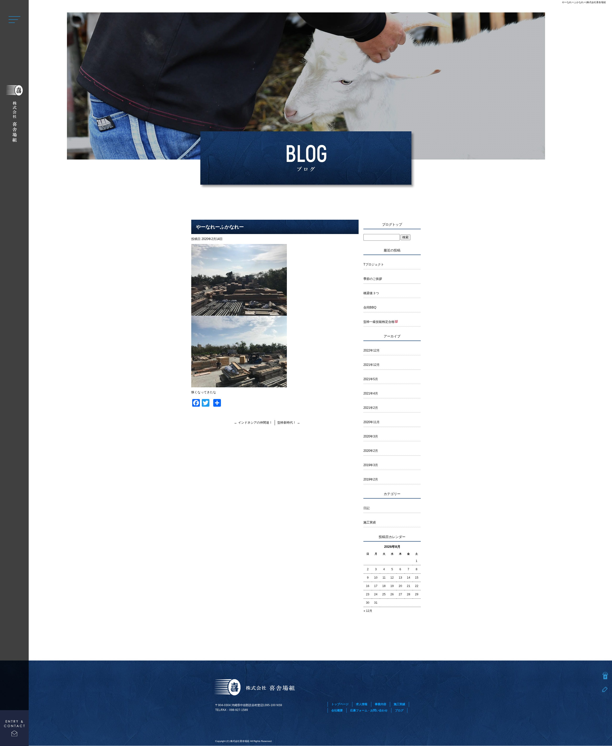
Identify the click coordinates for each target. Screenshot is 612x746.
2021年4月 (370, 393)
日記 (366, 508)
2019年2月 (370, 479)
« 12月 (368, 611)
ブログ (399, 710)
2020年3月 (370, 436)
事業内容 (380, 704)
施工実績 (369, 522)
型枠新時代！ (288, 422)
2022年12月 (371, 350)
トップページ (340, 704)
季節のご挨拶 (372, 279)
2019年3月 (370, 465)
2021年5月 (370, 379)
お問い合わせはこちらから (14, 728)
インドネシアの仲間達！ (253, 422)
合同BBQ (369, 307)
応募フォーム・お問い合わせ (369, 710)
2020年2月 (370, 451)
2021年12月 (371, 365)
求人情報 (361, 704)
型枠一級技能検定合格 (378, 322)
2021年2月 (370, 408)
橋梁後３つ (371, 293)
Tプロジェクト (373, 264)
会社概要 (337, 710)
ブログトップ (392, 224)
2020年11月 (371, 422)
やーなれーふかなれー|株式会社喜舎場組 (584, 2)
